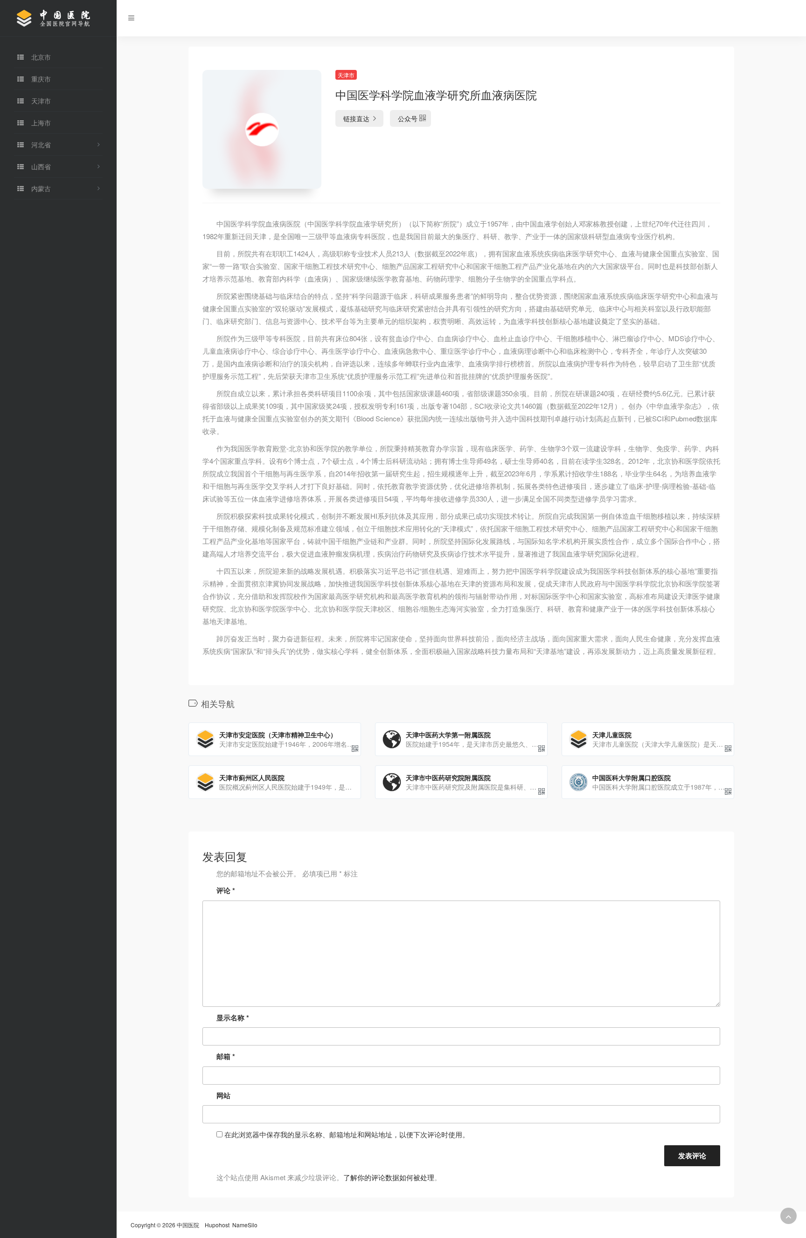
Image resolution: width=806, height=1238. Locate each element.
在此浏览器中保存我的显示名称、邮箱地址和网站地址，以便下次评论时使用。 (346, 1134)
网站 (223, 1095)
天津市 (346, 75)
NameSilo (244, 1225)
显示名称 (232, 1017)
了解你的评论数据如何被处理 (388, 1177)
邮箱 (225, 1056)
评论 (225, 890)
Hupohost (217, 1225)
